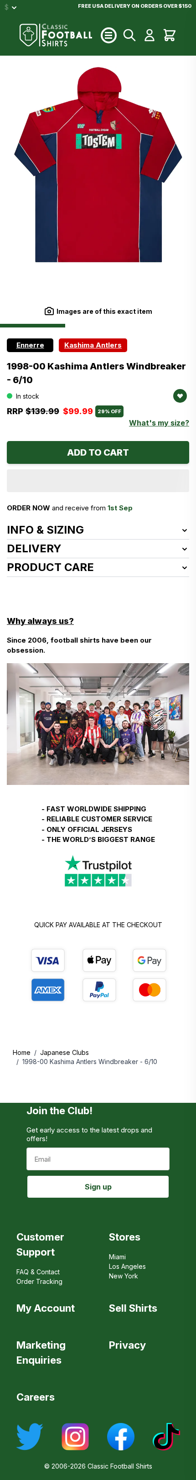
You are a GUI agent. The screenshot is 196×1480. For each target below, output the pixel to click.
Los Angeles (127, 1266)
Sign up (98, 1186)
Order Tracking (39, 1281)
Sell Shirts (133, 1308)
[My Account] (149, 35)
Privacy (127, 1345)
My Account (45, 1308)
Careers (35, 1397)
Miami (117, 1257)
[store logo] (60, 35)
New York (123, 1276)
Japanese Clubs (64, 1052)
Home (22, 1052)
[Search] (129, 35)
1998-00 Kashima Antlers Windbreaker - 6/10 (89, 1061)
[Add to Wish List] (180, 396)
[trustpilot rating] (98, 871)
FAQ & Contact (38, 1272)
